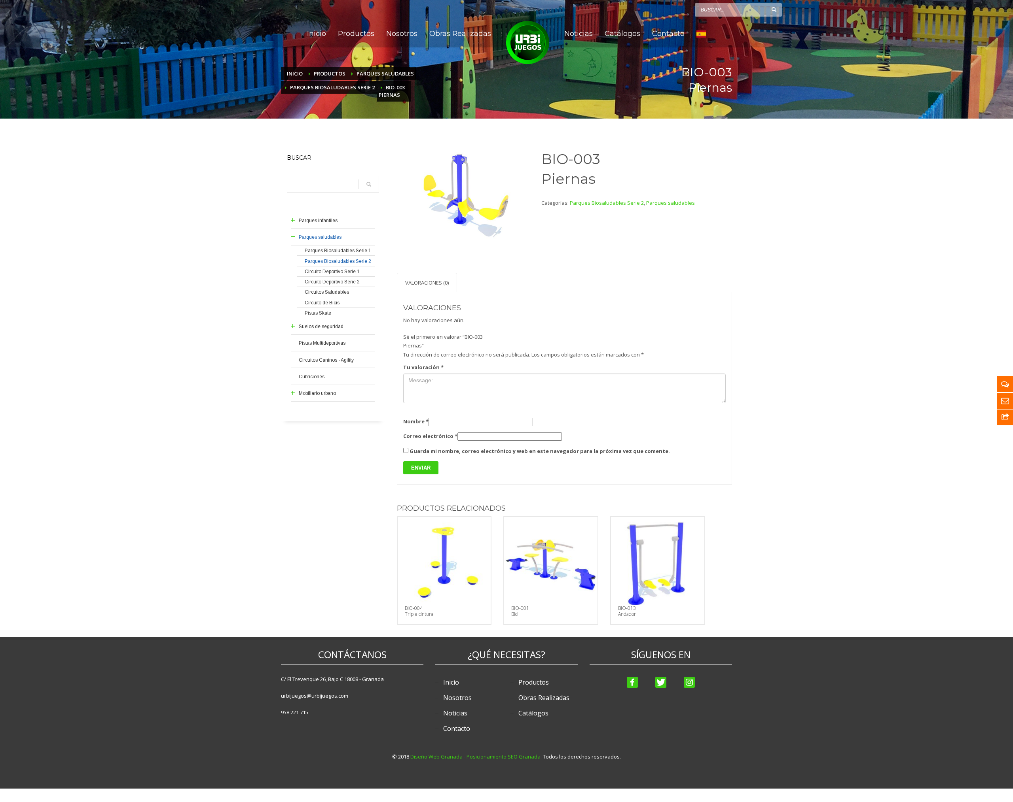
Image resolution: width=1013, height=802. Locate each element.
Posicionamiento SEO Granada (504, 756)
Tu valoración (423, 367)
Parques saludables (670, 202)
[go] (774, 9)
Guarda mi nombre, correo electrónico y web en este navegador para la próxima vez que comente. (540, 451)
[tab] (427, 282)
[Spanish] (701, 33)
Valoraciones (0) (427, 282)
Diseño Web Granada (436, 756)
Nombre (416, 421)
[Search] (369, 184)
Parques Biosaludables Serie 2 (607, 202)
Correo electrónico (430, 436)
